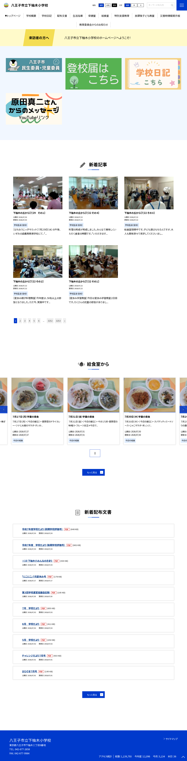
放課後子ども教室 (144, 16)
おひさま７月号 (30, 671)
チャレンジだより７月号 (34, 655)
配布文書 (62, 16)
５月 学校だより (31, 640)
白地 (107, 5)
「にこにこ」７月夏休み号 (34, 576)
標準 (127, 5)
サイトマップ (172, 739)
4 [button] (29, 320)
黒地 (114, 5)
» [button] (64, 320)
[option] (37, 411)
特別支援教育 (121, 16)
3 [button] (24, 320)
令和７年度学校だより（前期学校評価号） (42, 529)
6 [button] (38, 320)
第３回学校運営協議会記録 (36, 592)
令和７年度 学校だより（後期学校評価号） (44, 545)
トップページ (13, 16)
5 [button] (34, 320)
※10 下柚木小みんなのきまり (37, 560)
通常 (101, 5)
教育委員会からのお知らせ (93, 24)
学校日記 (47, 16)
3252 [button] (50, 320)
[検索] (171, 5)
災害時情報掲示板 (170, 16)
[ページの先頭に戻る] (183, 757)
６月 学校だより (31, 624)
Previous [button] (3, 409)
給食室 (105, 16)
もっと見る (92, 472)
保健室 (92, 16)
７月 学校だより (31, 608)
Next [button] (183, 409)
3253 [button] (58, 320)
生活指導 (78, 16)
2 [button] (20, 320)
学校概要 (31, 16)
